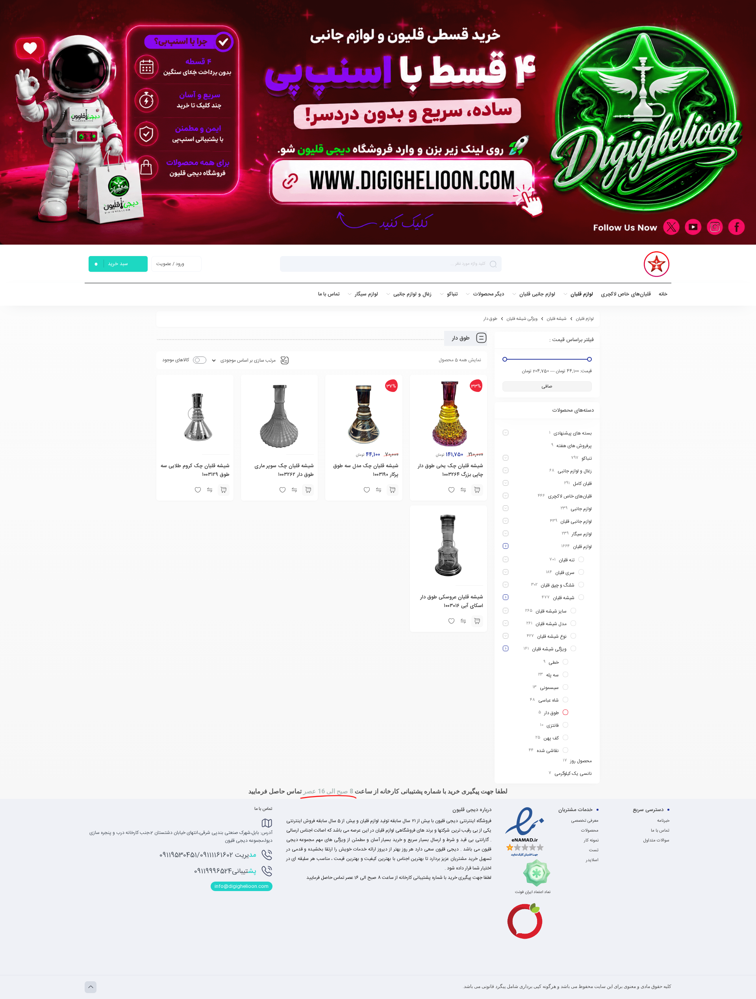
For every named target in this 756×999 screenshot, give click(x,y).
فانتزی (553, 726)
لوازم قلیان (585, 319)
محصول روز (581, 761)
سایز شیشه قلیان (551, 611)
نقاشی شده (548, 751)
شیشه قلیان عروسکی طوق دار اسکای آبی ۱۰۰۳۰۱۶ (451, 601)
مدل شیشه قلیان (551, 624)
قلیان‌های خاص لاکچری (570, 496)
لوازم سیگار (582, 534)
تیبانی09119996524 (225, 871)
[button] (477, 490)
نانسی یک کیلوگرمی (573, 774)
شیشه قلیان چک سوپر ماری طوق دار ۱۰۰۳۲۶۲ (284, 470)
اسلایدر (592, 860)
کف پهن (551, 738)
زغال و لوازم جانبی (575, 471)
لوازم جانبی (581, 509)
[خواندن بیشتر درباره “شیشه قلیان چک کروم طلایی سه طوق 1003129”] (224, 490)
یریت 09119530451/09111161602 (207, 855)
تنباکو (587, 458)
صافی (546, 386)
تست (593, 850)
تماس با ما (660, 830)
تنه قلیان (566, 560)
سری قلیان (564, 573)
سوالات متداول (656, 840)
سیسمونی (549, 688)
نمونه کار (591, 840)
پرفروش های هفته (574, 446)
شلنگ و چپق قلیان (557, 585)
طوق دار (551, 713)
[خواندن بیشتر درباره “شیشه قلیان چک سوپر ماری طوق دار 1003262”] (308, 490)
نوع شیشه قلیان (552, 637)
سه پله (552, 675)
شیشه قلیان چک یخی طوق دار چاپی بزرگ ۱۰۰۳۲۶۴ (450, 470)
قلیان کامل (582, 484)
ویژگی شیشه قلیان (522, 319)
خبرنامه (663, 820)
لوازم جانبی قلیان (576, 521)
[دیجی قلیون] (656, 264)
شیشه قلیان (557, 319)
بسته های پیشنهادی (573, 433)
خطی (553, 663)
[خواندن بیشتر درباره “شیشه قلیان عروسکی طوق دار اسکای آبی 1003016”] (477, 621)
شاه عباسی (548, 700)
